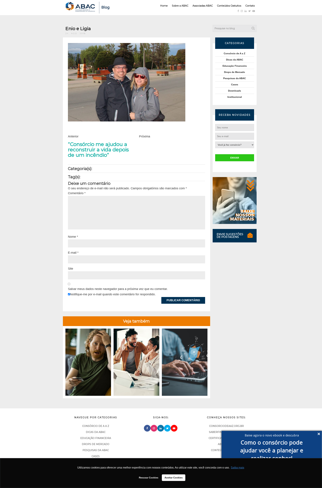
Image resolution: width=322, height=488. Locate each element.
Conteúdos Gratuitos (229, 5)
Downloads (234, 90)
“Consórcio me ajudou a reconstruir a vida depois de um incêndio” (98, 150)
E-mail (73, 252)
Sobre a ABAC (180, 5)
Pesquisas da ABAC (234, 78)
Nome (73, 236)
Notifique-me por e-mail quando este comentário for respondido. (113, 294)
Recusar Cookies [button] (148, 477)
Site (70, 268)
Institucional (234, 97)
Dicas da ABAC (234, 59)
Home (164, 5)
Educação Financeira (235, 66)
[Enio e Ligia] (126, 82)
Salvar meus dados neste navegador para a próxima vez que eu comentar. (118, 289)
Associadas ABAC (203, 5)
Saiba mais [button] (237, 467)
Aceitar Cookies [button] (174, 477)
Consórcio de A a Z (234, 53)
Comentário (77, 193)
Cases (234, 84)
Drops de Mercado (234, 72)
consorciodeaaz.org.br (226, 426)
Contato (250, 5)
